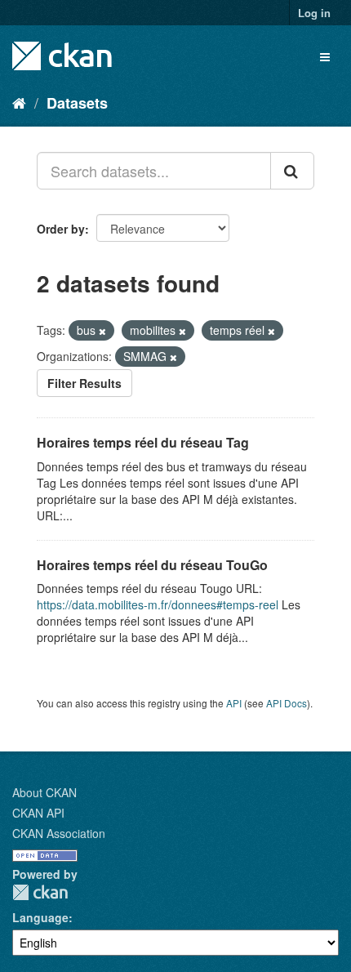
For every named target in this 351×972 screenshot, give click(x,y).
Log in (314, 12)
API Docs (286, 703)
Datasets (77, 103)
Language (40, 917)
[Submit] (292, 170)
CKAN (40, 892)
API (234, 703)
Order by (61, 229)
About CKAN (44, 792)
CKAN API (38, 813)
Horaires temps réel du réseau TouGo (152, 564)
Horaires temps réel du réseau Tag (143, 442)
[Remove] (102, 330)
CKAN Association (58, 833)
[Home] (19, 102)
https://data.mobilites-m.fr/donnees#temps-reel (157, 604)
